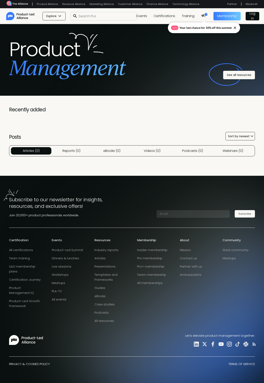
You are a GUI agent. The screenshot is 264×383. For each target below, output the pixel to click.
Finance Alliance (157, 4)
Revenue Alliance (73, 4)
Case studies (104, 304)
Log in (252, 16)
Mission (185, 250)
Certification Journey (25, 279)
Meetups (58, 283)
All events (59, 299)
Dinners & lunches (65, 258)
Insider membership (152, 250)
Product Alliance (47, 4)
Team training (19, 258)
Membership (227, 16)
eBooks (100, 296)
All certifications (21, 250)
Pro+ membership (150, 266)
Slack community (236, 250)
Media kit (251, 4)
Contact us (188, 258)
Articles (100, 258)
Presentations (105, 266)
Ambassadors (190, 274)
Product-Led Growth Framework (24, 303)
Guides (99, 288)
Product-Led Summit (67, 250)
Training (188, 16)
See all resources (239, 75)
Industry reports (106, 250)
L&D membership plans (22, 269)
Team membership (151, 274)
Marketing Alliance (102, 4)
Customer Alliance (130, 4)
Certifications (164, 16)
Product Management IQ (21, 290)
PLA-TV (57, 291)
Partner (232, 4)
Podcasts (101, 312)
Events (142, 16)
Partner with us (191, 266)
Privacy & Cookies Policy (29, 364)
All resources (104, 321)
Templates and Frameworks (106, 277)
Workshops (60, 274)
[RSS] (253, 344)
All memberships (150, 283)
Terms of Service (242, 364)
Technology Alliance (185, 4)
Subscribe (244, 213)
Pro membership (149, 258)
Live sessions (61, 266)
